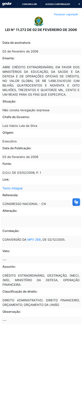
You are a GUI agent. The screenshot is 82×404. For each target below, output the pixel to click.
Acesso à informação (57, 4)
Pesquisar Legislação (66, 14)
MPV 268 (34, 239)
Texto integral (12, 188)
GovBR (7, 4)
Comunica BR (29, 4)
